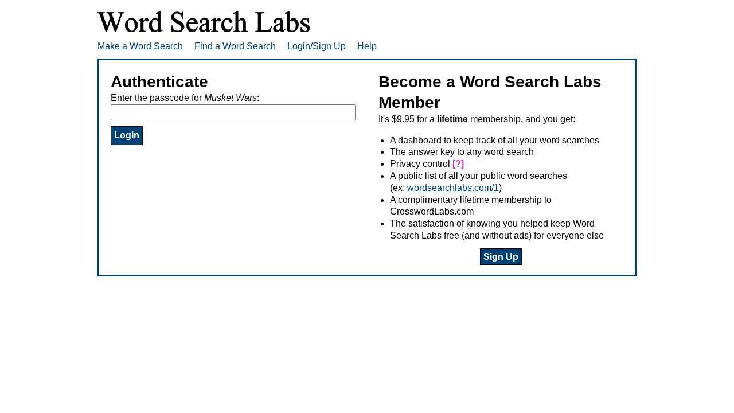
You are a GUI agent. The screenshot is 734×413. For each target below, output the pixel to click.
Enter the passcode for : (185, 98)
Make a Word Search (140, 46)
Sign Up (500, 257)
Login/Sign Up (316, 46)
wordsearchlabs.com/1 (453, 188)
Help (367, 46)
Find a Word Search (235, 46)
